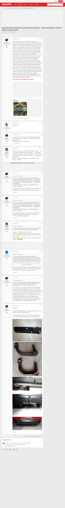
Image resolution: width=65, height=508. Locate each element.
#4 (41, 148)
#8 (41, 251)
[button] (22, 4)
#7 (41, 223)
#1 (41, 39)
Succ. (9, 35)
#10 (41, 305)
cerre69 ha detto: (17, 280)
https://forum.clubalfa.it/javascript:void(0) (23, 79)
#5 (41, 173)
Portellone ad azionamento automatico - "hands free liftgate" (18, 443)
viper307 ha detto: (17, 176)
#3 (41, 134)
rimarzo (4, 31)
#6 (41, 197)
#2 (41, 123)
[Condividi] (40, 39)
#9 (41, 277)
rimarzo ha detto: (17, 226)
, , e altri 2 (21, 118)
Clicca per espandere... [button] (27, 264)
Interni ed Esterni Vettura (10, 445)
